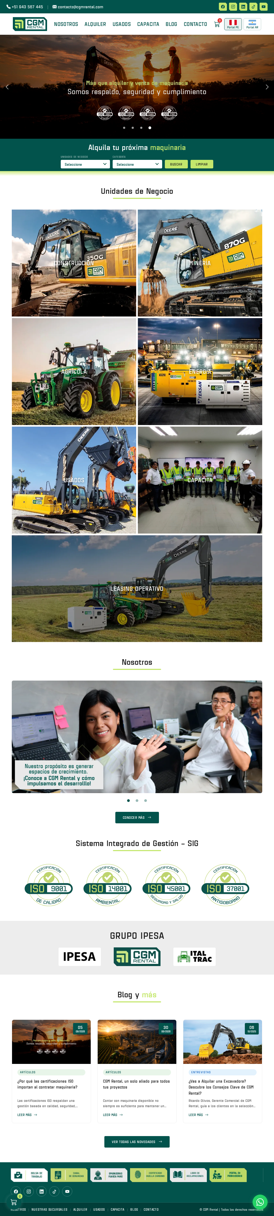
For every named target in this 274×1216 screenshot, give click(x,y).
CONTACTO (195, 24)
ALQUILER (80, 1209)
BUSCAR (176, 164)
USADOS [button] (122, 24)
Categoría (119, 157)
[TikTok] (253, 7)
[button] (124, 128)
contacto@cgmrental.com (80, 6)
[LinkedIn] (243, 7)
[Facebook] (223, 7)
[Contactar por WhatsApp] (260, 1202)
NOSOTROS (66, 24)
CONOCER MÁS (134, 817)
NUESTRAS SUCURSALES (49, 1209)
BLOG (171, 24)
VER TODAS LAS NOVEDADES (133, 1141)
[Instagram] (233, 7)
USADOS (99, 1209)
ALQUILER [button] (95, 24)
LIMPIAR (202, 164)
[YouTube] (264, 7)
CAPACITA (148, 24)
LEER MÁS (25, 1114)
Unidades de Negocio (74, 157)
